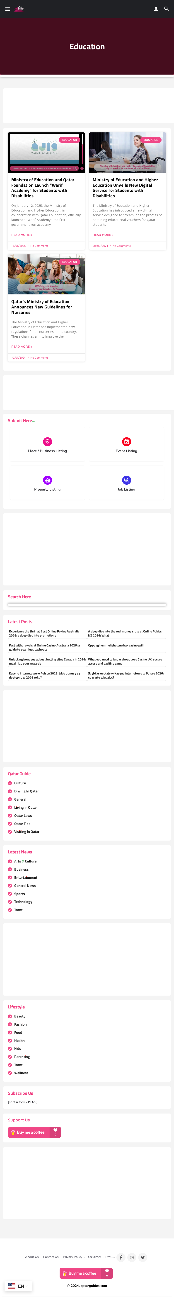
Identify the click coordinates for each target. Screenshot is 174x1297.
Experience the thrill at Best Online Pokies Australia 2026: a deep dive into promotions (44, 633)
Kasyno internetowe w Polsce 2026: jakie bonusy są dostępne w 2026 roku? (44, 675)
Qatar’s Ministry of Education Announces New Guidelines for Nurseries (41, 306)
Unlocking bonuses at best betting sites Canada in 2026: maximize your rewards (47, 661)
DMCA (110, 1257)
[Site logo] (19, 9)
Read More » (21, 235)
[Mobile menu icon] (8, 9)
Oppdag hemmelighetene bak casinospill (116, 645)
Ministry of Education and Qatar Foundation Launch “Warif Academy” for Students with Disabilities (43, 188)
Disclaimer (94, 1257)
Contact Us (51, 1257)
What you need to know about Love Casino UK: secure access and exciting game (125, 661)
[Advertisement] (90, 103)
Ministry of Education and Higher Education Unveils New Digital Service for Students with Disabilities (125, 188)
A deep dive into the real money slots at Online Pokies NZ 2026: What (125, 633)
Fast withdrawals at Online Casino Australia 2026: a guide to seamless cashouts (44, 647)
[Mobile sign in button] (156, 9)
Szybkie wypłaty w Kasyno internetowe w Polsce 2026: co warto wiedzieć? (126, 675)
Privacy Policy (72, 1257)
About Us (32, 1257)
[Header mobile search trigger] (166, 9)
